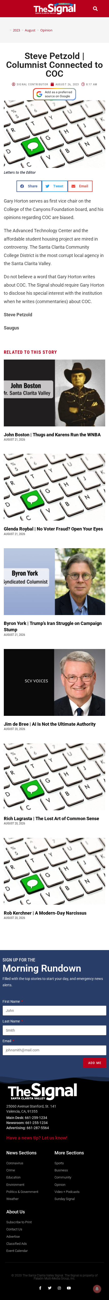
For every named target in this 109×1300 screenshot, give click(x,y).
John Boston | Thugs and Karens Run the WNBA (52, 434)
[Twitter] (49, 1288)
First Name (12, 1001)
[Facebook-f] (40, 1288)
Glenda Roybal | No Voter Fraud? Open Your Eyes (54, 528)
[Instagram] (59, 1288)
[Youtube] (69, 1288)
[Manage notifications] (97, 1289)
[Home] (7, 30)
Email (7, 1041)
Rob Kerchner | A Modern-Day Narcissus (45, 913)
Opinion (46, 30)
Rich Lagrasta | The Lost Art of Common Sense (51, 818)
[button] (13, 8)
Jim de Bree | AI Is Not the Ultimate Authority (50, 724)
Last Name (12, 1021)
